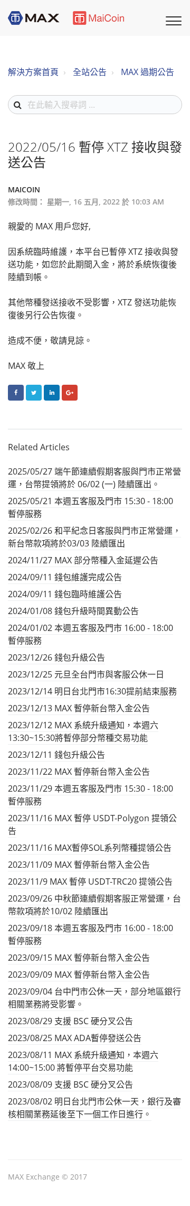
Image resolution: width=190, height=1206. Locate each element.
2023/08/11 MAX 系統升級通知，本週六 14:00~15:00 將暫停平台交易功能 (83, 1061)
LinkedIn (52, 393)
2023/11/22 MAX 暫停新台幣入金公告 (79, 771)
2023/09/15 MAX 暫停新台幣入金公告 (79, 957)
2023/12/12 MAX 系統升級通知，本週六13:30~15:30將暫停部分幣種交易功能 (83, 731)
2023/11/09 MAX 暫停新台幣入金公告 (79, 864)
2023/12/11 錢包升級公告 (56, 754)
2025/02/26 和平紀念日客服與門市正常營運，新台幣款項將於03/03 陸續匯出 (94, 537)
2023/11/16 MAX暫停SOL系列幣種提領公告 (90, 848)
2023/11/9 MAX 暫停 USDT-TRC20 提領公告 (90, 881)
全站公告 (90, 72)
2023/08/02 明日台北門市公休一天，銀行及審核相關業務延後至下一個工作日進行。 (94, 1108)
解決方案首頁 (33, 72)
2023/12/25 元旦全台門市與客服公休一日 (86, 674)
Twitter (34, 393)
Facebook (16, 393)
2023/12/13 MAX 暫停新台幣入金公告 (79, 708)
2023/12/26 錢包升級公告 (56, 657)
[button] (172, 20)
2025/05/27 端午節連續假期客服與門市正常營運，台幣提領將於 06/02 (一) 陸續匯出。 (94, 478)
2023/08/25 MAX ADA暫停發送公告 (74, 1038)
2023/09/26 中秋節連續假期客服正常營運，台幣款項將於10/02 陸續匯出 (94, 905)
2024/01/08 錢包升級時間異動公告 (73, 611)
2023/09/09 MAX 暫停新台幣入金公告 (79, 974)
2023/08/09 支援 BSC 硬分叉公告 (70, 1084)
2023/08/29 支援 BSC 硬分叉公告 (70, 1021)
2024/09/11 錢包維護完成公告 (65, 577)
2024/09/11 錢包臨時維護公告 (65, 594)
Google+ (70, 393)
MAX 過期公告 (147, 72)
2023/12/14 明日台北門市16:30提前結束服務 (92, 691)
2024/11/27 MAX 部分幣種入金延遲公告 (83, 560)
